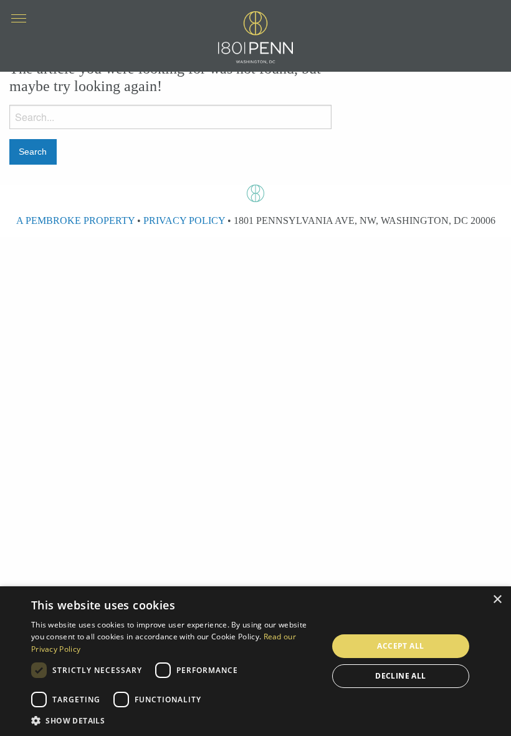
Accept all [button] (400, 646)
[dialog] (255, 661)
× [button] (497, 599)
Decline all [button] (400, 676)
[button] (175, 720)
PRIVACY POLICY (184, 220)
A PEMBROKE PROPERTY (75, 220)
